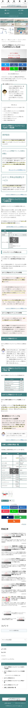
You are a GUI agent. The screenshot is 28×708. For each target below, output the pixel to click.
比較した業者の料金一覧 (9, 120)
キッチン (3, 655)
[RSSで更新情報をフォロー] (14, 521)
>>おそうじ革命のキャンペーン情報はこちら (16, 194)
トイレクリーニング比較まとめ (12, 112)
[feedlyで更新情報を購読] (20, 517)
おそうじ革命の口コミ (9, 114)
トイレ (12, 500)
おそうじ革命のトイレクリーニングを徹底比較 (14, 111)
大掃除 (4, 649)
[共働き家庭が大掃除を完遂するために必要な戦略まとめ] (7, 31)
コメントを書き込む (14, 630)
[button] (22, 68)
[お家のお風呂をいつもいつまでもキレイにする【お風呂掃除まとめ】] (7, 22)
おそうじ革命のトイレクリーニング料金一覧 (13, 116)
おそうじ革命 (5, 500)
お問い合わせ (7, 703)
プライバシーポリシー (20, 703)
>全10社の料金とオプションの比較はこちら (16, 226)
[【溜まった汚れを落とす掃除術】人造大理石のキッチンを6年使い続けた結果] (21, 22)
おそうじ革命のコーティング (10, 118)
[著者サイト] (7, 517)
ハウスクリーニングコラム (7, 659)
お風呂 (4, 652)
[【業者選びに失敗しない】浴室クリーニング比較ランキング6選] (21, 31)
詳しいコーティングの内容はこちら (17, 169)
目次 (12, 104)
